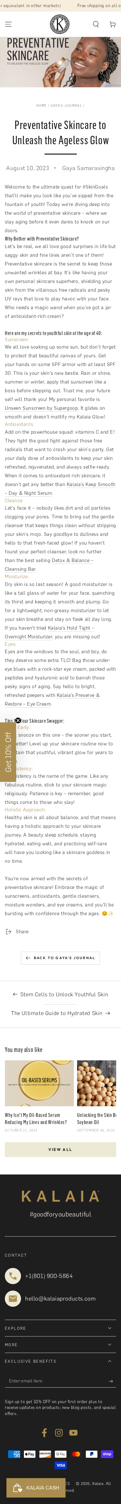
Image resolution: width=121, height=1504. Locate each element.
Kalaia (98, 1483)
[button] (95, 24)
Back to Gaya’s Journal (64, 958)
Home (41, 105)
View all (60, 1149)
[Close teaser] (18, 720)
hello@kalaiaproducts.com (60, 1298)
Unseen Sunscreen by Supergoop (41, 408)
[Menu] (8, 24)
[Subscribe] (112, 1381)
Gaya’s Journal (66, 105)
